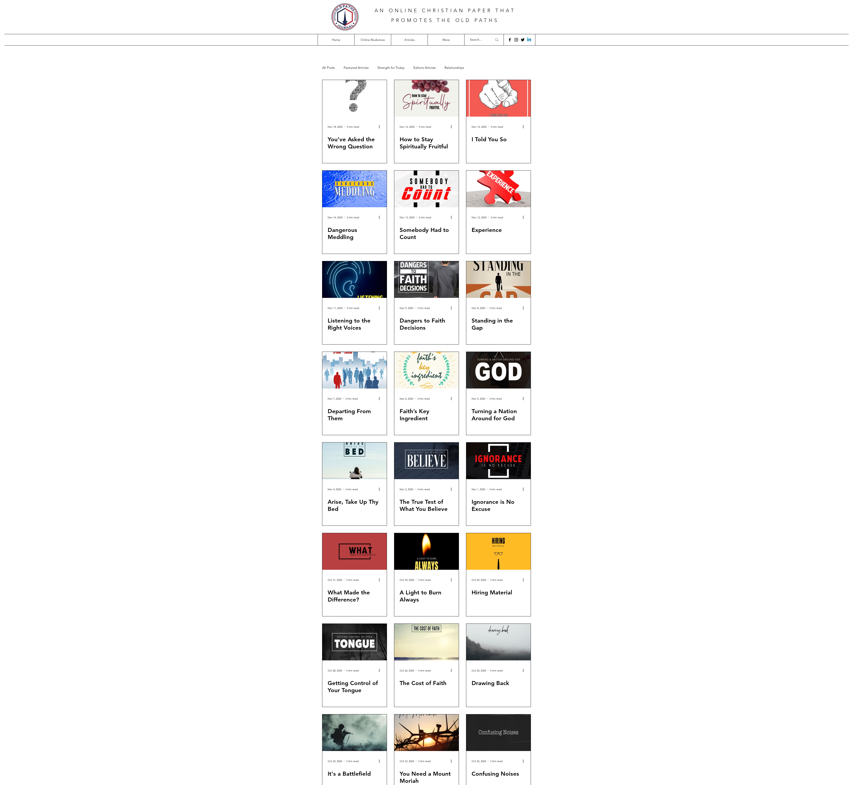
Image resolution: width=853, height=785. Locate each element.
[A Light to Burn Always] (426, 551)
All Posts (328, 68)
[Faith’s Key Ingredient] (426, 370)
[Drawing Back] (498, 642)
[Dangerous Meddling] (354, 189)
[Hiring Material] (498, 551)
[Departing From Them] (354, 370)
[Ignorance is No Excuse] (498, 460)
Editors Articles (424, 68)
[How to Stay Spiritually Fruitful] (426, 98)
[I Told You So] (498, 98)
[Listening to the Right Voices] (354, 279)
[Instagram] (516, 39)
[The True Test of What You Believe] (426, 460)
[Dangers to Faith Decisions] (426, 279)
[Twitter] (522, 39)
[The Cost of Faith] (426, 642)
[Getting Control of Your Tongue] (354, 642)
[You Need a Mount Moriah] (426, 732)
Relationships (454, 68)
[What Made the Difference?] (354, 551)
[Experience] (498, 189)
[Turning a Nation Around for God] (498, 370)
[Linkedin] (529, 39)
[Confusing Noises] (498, 732)
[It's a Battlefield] (354, 732)
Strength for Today (391, 68)
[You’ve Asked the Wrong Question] (354, 98)
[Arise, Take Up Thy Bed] (354, 460)
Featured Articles (356, 68)
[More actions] (380, 126)
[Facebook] (509, 39)
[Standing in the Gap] (498, 279)
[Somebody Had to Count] (426, 189)
